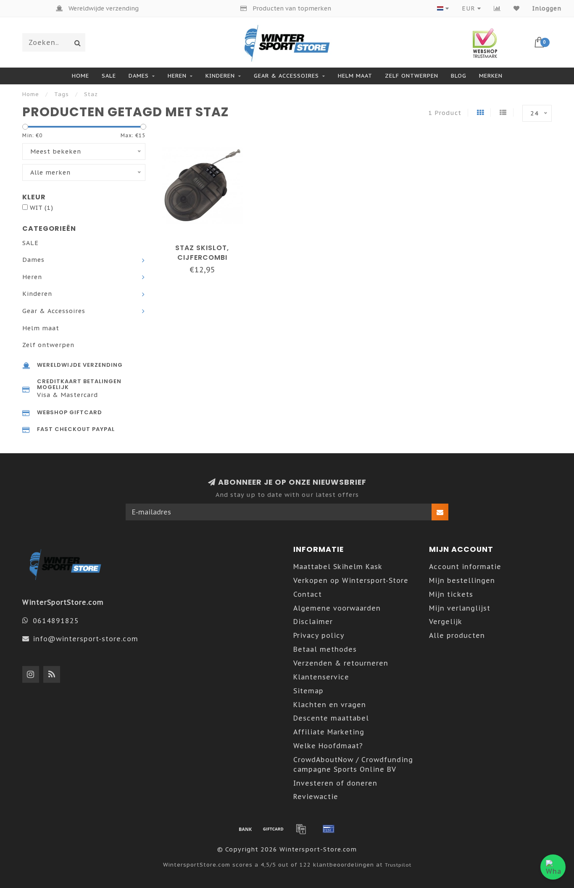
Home (80, 75)
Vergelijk (445, 621)
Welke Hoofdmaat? (328, 746)
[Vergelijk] (497, 8)
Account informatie (465, 566)
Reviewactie (315, 796)
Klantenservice (321, 677)
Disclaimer (313, 621)
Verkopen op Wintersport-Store (350, 580)
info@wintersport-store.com (85, 639)
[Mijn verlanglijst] (516, 8)
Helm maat (355, 75)
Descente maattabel (331, 718)
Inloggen (546, 8)
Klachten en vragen (329, 704)
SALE (109, 75)
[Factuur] (300, 829)
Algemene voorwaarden (337, 608)
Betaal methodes (325, 649)
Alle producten (457, 635)
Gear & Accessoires (286, 75)
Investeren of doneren (335, 783)
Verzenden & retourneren (340, 663)
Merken (491, 75)
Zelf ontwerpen (411, 75)
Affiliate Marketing (328, 732)
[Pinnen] (328, 829)
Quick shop (206, 245)
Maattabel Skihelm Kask (337, 566)
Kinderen (220, 75)
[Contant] (273, 829)
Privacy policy (319, 635)
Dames (139, 75)
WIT (41, 208)
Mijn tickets (451, 594)
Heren (177, 75)
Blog (458, 75)
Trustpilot (398, 865)
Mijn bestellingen (462, 580)
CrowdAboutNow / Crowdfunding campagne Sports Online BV (353, 764)
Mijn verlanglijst (459, 608)
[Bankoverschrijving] (245, 829)
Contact (307, 594)
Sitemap (308, 691)
